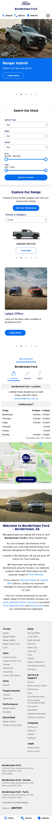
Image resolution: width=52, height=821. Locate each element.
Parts (29, 693)
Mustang (7, 712)
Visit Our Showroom (26, 208)
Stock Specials (33, 640)
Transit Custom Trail (12, 661)
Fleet (29, 655)
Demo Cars (32, 647)
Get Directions (26, 479)
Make (7, 131)
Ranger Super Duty (11, 644)
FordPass (31, 738)
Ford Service (32, 689)
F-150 (5, 647)
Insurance (31, 669)
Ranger (6, 633)
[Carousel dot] (16, 94)
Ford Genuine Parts (14, 605)
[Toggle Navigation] (48, 15)
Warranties (32, 710)
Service (30, 682)
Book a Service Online (37, 685)
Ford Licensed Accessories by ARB (36, 701)
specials (13, 602)
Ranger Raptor (9, 636)
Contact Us (32, 727)
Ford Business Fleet (36, 665)
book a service (28, 602)
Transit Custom (10, 657)
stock (5, 602)
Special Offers (33, 633)
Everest (6, 685)
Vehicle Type (10, 120)
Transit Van (8, 668)
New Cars (31, 644)
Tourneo (6, 664)
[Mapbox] (7, 481)
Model (7, 142)
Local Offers (32, 636)
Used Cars (32, 651)
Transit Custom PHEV (12, 725)
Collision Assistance (36, 717)
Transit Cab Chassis (11, 675)
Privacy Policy (33, 747)
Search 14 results (26, 177)
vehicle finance (28, 580)
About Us (31, 730)
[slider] (6, 159)
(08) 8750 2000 (29, 395)
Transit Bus (8, 672)
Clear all (26, 115)
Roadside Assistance (36, 713)
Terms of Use (33, 751)
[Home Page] (26, 3)
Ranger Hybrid (9, 640)
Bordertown (26, 358)
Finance (30, 658)
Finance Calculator (35, 662)
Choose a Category (15, 214)
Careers (30, 734)
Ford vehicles (35, 574)
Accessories (36, 605)
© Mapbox (46, 482)
